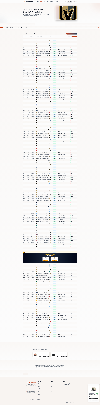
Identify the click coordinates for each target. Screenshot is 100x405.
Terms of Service (71, 402)
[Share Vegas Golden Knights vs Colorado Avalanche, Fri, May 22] (76, 234)
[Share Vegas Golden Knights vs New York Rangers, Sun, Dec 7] (76, 104)
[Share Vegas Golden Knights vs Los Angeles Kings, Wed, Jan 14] (76, 137)
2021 (15, 27)
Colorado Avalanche (39, 47)
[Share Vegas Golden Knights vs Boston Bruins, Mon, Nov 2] (76, 298)
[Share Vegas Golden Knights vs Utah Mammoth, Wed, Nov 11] (76, 306)
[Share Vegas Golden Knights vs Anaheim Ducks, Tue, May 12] (76, 229)
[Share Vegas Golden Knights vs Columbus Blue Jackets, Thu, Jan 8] (76, 131)
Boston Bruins (39, 298)
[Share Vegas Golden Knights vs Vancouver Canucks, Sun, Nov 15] (76, 309)
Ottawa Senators (46, 95)
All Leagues (39, 383)
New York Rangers (46, 87)
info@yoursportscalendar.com (31, 391)
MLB (26, 386)
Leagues (41, 1)
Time (31, 38)
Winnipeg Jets (39, 129)
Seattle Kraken (39, 57)
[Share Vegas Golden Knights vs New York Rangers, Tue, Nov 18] (76, 87)
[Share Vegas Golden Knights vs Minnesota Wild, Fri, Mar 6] (76, 171)
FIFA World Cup (39, 399)
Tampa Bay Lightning (40, 68)
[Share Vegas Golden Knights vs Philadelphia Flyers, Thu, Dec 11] (76, 108)
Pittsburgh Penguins (46, 177)
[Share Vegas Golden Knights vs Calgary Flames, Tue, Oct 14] (76, 59)
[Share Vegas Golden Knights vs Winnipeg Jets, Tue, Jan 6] (76, 129)
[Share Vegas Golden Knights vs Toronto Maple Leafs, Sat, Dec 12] (76, 332)
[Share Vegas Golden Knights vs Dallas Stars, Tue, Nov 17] (76, 311)
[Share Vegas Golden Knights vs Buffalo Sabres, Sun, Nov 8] (76, 304)
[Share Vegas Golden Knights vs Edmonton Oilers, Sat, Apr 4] (76, 198)
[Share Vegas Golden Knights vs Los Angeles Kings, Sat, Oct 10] (76, 279)
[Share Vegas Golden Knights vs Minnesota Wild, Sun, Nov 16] (76, 85)
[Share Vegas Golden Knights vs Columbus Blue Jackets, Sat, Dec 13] (76, 110)
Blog (39, 388)
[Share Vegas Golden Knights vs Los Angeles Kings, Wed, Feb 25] (76, 162)
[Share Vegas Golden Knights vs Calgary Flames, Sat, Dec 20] (76, 114)
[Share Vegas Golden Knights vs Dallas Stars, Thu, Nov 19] (76, 313)
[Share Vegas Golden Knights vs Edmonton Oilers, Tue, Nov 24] (76, 317)
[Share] (63, 1)
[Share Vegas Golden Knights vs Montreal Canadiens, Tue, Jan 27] (76, 150)
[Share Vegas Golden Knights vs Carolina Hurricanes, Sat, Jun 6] (76, 244)
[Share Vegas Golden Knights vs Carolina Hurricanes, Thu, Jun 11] (76, 248)
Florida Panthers (39, 66)
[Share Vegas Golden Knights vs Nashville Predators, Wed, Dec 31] (76, 124)
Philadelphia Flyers (39, 108)
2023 (10, 27)
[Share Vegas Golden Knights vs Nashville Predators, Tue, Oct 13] (76, 283)
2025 (4, 27)
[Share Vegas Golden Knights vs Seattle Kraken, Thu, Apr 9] (76, 202)
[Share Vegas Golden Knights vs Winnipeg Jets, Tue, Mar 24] (76, 188)
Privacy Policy (67, 402)
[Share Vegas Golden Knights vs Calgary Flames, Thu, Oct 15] (76, 285)
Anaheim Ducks (46, 78)
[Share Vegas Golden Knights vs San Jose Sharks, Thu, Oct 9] (76, 55)
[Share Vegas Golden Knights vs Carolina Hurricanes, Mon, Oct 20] (76, 64)
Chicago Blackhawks (47, 179)
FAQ (54, 1)
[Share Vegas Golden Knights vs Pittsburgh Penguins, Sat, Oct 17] (76, 286)
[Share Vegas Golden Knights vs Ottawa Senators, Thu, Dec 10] (76, 330)
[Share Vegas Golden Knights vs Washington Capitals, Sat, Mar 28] (76, 192)
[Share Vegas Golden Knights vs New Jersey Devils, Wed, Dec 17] (76, 112)
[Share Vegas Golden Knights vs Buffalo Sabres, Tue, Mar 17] (76, 181)
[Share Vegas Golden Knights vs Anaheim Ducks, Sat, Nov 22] (76, 91)
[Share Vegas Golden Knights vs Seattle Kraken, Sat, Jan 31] (76, 154)
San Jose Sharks (39, 45)
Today (48, 1)
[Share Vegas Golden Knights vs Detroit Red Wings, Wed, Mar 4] (76, 169)
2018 (23, 27)
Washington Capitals (47, 192)
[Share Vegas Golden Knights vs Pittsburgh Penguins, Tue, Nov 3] (76, 300)
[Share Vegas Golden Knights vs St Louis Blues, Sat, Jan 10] (76, 133)
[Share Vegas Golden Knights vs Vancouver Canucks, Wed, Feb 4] (76, 158)
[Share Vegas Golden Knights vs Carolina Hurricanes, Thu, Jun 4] (76, 242)
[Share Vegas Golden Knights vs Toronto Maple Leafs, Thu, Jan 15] (76, 139)
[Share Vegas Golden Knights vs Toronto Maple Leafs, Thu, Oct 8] (76, 277)
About (45, 1)
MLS (31, 386)
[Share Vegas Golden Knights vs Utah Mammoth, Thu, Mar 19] (76, 183)
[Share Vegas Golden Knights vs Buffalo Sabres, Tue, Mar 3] (76, 167)
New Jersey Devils (46, 112)
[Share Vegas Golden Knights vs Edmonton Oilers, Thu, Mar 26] (76, 190)
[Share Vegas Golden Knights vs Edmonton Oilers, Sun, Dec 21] (76, 116)
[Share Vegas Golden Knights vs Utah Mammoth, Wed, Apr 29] (76, 217)
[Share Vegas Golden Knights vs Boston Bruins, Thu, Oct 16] (76, 61)
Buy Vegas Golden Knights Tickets (72, 33)
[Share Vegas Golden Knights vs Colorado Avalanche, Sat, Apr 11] (76, 204)
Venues (39, 386)
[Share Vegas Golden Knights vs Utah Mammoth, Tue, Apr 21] (76, 211)
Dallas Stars (45, 152)
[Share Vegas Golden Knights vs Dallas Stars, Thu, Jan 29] (76, 152)
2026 (1, 27)
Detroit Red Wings (46, 74)
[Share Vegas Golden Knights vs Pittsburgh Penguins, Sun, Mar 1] (76, 166)
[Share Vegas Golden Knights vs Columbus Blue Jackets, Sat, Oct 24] (76, 292)
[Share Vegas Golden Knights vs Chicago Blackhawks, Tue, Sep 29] (76, 269)
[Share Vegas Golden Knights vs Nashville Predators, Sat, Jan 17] (76, 141)
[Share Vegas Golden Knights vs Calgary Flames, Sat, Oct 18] (76, 63)
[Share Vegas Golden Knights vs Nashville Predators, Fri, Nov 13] (76, 307)
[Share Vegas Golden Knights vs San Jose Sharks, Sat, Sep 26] (76, 267)
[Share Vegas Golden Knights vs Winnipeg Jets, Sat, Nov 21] (76, 315)
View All (98, 27)
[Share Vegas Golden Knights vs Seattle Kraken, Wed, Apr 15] (76, 208)
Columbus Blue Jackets (40, 110)
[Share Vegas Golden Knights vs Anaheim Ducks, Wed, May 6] (76, 223)
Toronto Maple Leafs (47, 139)
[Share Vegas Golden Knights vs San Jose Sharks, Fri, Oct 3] (76, 51)
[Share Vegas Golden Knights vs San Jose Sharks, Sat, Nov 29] (76, 99)
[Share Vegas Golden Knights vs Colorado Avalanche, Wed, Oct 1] (76, 49)
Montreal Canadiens (46, 97)
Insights (57, 1)
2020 (18, 27)
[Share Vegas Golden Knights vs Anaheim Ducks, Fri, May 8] (76, 225)
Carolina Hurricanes (39, 70)
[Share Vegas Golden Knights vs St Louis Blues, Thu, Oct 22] (76, 290)
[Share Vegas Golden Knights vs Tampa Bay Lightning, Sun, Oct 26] (76, 68)
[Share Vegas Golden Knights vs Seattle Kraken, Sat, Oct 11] (76, 57)
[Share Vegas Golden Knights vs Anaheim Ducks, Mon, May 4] (76, 221)
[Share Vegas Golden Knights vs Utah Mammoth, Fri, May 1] (76, 219)
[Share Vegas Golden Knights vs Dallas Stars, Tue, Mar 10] (76, 175)
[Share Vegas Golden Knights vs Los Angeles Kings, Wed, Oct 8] (76, 53)
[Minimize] (99, 384)
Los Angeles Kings (46, 53)
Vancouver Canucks (46, 158)
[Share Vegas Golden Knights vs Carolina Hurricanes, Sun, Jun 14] (76, 249)
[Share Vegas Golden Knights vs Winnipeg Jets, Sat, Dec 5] (76, 327)
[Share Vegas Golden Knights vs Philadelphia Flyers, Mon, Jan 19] (76, 143)
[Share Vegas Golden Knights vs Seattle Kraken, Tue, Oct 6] (76, 275)
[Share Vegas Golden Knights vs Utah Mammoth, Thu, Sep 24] (76, 265)
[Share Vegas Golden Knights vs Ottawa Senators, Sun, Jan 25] (76, 148)
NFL (34, 385)
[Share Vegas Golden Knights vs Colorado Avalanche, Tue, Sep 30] (76, 47)
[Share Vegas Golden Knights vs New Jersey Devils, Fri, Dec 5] (76, 103)
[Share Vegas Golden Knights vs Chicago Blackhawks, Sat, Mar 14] (76, 179)
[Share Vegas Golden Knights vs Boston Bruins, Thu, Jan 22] (76, 145)
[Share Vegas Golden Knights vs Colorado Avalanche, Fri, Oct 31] (76, 72)
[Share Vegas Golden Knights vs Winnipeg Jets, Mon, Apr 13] (76, 206)
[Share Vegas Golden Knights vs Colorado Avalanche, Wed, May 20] (76, 232)
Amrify (51, 403)
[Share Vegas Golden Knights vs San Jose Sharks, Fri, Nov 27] (76, 319)
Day (27, 38)
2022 (12, 27)
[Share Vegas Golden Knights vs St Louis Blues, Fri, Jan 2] (76, 125)
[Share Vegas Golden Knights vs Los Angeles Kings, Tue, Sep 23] (76, 42)
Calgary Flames (39, 114)
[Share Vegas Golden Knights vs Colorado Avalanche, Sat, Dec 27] (76, 120)
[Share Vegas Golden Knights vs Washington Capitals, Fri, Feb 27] (76, 164)
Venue (58, 38)
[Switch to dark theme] (65, 1)
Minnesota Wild (46, 171)
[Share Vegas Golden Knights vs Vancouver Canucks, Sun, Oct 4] (76, 273)
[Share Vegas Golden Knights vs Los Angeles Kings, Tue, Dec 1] (76, 323)
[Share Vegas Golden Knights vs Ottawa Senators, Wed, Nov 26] (76, 95)
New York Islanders (46, 336)
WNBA (30, 386)
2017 (26, 27)
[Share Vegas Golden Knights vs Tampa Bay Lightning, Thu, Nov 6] (76, 76)
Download (75, 36)
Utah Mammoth (39, 89)
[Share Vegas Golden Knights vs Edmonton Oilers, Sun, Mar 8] (76, 173)
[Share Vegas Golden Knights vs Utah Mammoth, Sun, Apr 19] (76, 209)
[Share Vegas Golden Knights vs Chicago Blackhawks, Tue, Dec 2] (76, 101)
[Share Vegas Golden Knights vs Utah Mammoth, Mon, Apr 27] (76, 215)
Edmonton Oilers (39, 116)
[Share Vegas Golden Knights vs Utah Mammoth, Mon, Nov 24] (76, 93)
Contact (39, 394)
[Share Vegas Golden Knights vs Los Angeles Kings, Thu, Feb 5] (76, 160)
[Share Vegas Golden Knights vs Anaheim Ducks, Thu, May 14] (76, 230)
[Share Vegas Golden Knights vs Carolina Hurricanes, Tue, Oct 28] (76, 70)
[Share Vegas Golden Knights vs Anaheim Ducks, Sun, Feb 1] (76, 156)
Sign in (75, 1)
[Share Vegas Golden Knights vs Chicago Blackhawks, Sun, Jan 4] (76, 127)
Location (54, 38)
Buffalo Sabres (46, 181)
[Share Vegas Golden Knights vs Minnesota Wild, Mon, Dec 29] (76, 122)
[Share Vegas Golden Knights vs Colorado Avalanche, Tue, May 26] (76, 238)
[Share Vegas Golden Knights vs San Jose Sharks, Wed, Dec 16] (76, 334)
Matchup (37, 38)
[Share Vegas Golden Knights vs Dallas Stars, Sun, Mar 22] (76, 187)
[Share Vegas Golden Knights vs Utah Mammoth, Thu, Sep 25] (76, 43)
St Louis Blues (46, 133)
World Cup (51, 1)
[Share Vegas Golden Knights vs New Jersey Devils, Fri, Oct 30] (76, 296)
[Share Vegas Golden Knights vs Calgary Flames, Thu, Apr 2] (76, 196)
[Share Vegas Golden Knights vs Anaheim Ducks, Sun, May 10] (76, 227)
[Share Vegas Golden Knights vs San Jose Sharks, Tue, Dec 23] (76, 118)
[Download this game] (75, 40)
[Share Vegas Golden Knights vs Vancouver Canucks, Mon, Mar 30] (76, 194)
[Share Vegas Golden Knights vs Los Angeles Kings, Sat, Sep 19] (76, 252)
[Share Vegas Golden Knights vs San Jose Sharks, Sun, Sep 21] (76, 40)
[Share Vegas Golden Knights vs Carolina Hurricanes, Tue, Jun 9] (76, 246)
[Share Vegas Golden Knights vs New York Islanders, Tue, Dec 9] (76, 106)
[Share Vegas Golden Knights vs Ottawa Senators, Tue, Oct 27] (76, 294)
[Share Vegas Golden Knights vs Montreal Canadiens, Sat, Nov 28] (76, 321)
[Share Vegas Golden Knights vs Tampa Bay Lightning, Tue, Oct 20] (76, 288)
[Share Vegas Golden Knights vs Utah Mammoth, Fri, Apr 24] (76, 213)
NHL (28, 386)
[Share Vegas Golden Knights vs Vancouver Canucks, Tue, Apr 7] (76, 200)
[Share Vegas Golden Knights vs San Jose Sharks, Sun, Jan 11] (76, 135)
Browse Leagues (70, 1)
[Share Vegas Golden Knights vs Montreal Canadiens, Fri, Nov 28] (76, 97)
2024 (7, 27)
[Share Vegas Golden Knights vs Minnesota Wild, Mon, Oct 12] (76, 281)
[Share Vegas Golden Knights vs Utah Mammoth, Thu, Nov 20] (76, 89)
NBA (35, 385)
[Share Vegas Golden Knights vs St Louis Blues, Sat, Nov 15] (76, 83)
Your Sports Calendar (32, 402)
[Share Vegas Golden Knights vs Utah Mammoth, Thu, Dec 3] (76, 325)
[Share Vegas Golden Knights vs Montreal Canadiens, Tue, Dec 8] (76, 328)
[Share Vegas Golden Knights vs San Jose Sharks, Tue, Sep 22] (76, 264)
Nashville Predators (46, 141)
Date (24, 38)
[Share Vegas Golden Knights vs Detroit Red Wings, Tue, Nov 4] (76, 74)
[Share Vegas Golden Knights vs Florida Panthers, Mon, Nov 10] (76, 80)
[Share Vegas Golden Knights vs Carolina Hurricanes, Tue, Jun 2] (76, 240)
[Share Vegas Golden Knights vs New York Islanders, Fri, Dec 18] (76, 336)
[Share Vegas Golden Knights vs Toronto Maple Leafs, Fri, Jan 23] (76, 146)
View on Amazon (94, 398)
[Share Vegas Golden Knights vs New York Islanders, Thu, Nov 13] (76, 82)
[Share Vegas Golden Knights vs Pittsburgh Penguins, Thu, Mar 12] (76, 177)
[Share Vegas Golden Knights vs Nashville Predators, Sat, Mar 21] (76, 185)
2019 (21, 27)
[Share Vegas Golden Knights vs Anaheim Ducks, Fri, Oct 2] (76, 271)
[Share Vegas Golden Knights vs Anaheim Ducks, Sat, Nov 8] (76, 78)
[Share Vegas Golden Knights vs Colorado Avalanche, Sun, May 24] (76, 236)
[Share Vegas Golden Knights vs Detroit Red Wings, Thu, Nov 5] (76, 302)
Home (38, 1)
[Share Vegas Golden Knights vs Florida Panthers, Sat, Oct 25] (76, 66)
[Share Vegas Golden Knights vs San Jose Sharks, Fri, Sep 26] (76, 45)
